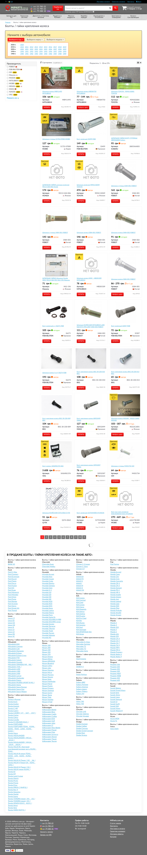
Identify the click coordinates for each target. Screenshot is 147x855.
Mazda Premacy (116, 652)
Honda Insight (115, 595)
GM (12, 72)
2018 (60, 47)
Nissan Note (46, 679)
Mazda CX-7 (115, 643)
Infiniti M (79, 586)
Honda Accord (115, 572)
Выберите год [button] (15, 40)
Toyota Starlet (13, 794)
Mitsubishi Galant (14, 660)
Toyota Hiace (13, 733)
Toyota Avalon (13, 704)
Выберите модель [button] (55, 40)
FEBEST (12, 67)
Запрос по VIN (45, 835)
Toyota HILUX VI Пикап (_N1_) (19, 767)
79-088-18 (39, 11)
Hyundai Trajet (47, 631)
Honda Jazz (114, 599)
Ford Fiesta (12, 581)
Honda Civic (115, 579)
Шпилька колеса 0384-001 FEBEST (89, 232)
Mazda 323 (114, 627)
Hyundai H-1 (47, 590)
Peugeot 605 (115, 680)
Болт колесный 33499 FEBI (86, 139)
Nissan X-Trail (47, 702)
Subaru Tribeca (81, 691)
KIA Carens (80, 598)
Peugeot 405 (115, 678)
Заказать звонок (46, 832)
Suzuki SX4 (114, 706)
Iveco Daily (114, 729)
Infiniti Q (79, 588)
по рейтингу (57, 62)
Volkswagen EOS (48, 719)
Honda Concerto (116, 581)
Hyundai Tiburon (48, 628)
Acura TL (113, 721)
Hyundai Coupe (48, 579)
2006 (50, 49)
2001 (27, 49)
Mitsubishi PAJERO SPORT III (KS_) (21, 683)
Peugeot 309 (115, 671)
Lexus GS (11, 623)
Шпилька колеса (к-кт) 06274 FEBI (54, 373)
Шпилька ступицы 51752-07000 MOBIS (56, 139)
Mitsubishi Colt (14, 649)
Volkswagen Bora (48, 712)
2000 (22, 49)
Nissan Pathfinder (49, 681)
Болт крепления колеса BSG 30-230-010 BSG (91, 372)
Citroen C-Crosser (83, 564)
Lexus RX (11, 634)
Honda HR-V (115, 592)
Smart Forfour (81, 674)
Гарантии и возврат (117, 831)
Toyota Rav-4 (13, 790)
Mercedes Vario (82, 651)
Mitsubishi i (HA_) (14, 667)
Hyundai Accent (48, 574)
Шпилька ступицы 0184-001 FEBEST (124, 186)
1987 (55, 54)
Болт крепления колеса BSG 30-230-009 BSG (56, 419)
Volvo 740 (80, 701)
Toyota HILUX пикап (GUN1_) (19, 769)
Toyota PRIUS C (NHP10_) (18, 787)
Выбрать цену (83, 107)
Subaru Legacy (81, 689)
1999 (64, 51)
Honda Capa (115, 574)
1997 (55, 51)
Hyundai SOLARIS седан (51, 622)
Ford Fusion (12, 586)
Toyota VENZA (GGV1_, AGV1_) (20, 803)
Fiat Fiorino (114, 564)
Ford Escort (12, 579)
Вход (139, 1)
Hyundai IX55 (47, 606)
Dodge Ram (80, 733)
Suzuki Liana (115, 697)
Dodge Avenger (82, 724)
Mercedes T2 (81, 649)
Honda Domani (116, 588)
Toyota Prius (12, 785)
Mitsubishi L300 (14, 671)
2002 (31, 49)
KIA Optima (80, 614)
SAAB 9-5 (80, 667)
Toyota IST (12, 774)
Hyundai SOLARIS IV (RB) (51, 619)
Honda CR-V (115, 583)
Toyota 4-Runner (14, 699)
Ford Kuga (12, 590)
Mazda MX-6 (115, 650)
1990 (22, 51)
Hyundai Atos (47, 577)
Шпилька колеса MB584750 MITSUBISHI (86, 92)
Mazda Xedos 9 (116, 657)
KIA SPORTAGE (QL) (84, 632)
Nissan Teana (47, 695)
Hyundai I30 (46, 597)
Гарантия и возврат (118, 1)
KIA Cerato (80, 605)
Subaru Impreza (82, 687)
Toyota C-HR (13, 708)
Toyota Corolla (13, 720)
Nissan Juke (46, 668)
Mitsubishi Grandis (15, 662)
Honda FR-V (115, 590)
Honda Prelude (116, 610)
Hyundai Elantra (48, 583)
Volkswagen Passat (49, 730)
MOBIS (14, 83)
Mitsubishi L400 (14, 673)
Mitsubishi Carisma (15, 646)
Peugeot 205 (115, 667)
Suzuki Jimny (115, 695)
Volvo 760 (80, 704)
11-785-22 (39, 7)
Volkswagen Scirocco (50, 734)
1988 (60, 54)
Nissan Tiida (46, 697)
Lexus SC (11, 636)
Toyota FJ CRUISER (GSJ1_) (18, 722)
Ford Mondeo (13, 595)
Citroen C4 (80, 569)
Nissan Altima (47, 659)
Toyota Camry (13, 711)
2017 (55, 47)
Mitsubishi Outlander (16, 678)
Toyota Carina (13, 715)
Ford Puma (12, 599)
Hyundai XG (46, 637)
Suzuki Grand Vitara (117, 690)
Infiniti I (79, 583)
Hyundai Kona (47, 608)
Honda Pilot (114, 608)
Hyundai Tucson (48, 633)
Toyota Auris (12, 702)
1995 (45, 51)
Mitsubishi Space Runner (17, 687)
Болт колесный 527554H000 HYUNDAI (90, 513)
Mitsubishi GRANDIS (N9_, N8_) (20, 664)
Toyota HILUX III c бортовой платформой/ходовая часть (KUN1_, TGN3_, (22, 749)
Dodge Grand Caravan (84, 731)
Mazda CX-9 (115, 645)
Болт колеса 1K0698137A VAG (52, 466)
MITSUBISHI (16, 81)
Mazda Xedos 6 (116, 654)
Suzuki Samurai (116, 699)
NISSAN (14, 86)
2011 (27, 47)
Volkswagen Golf (48, 721)
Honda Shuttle (115, 613)
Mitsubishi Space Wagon (17, 692)
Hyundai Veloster (48, 635)
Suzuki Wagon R (116, 711)
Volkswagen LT (47, 725)
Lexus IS (11, 627)
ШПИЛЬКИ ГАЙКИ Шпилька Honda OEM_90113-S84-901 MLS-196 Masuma (56, 279)
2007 (55, 49)
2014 (41, 47)
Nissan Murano (48, 675)
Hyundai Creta (47, 581)
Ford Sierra (12, 606)
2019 (64, 47)
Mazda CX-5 (115, 641)
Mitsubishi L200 (14, 669)
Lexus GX (11, 625)
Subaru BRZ (80, 682)
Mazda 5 (113, 630)
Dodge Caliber (81, 726)
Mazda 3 (113, 625)
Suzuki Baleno (115, 688)
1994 (41, 51)
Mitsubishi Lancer (14, 676)
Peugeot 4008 (115, 676)
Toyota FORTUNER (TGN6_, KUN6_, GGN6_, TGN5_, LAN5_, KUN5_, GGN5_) (21, 729)
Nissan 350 (46, 652)
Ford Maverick (13, 592)
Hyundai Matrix (48, 613)
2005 (45, 49)
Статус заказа (115, 823)
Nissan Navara (47, 677)
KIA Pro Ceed (81, 618)
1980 (22, 54)
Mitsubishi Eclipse (15, 653)
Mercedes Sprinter (83, 644)
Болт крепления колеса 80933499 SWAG (88, 419)
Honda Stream (115, 615)
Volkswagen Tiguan (49, 739)
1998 (60, 51)
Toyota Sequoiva (14, 792)
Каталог (113, 837)
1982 (31, 54)
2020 (22, 45)
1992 (31, 51)
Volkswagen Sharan (49, 737)
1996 (50, 51)
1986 (50, 54)
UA (11, 1)
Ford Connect (13, 574)
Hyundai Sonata (48, 624)
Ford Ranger (12, 601)
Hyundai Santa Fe (48, 617)
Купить (47, 107)
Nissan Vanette (47, 699)
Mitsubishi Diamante (16, 651)
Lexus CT (11, 618)
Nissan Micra (47, 672)
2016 (50, 47)
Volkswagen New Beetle (51, 728)
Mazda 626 (114, 634)
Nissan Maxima (48, 670)
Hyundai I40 (46, 599)
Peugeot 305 (115, 669)
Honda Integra (115, 597)
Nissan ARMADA (48, 661)
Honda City (114, 577)
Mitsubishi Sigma (14, 685)
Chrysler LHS (81, 712)
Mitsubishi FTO (14, 658)
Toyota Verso (13, 805)
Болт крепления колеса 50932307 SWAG (88, 466)
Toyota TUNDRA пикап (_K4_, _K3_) (21, 799)
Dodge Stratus (81, 735)
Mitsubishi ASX (13, 644)
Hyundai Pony (47, 615)
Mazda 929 (114, 636)
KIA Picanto (80, 616)
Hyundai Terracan (48, 626)
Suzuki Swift (115, 704)
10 (80, 537)
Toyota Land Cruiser (15, 776)
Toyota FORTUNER (15, 724)
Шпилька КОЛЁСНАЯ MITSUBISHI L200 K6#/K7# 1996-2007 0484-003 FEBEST (90, 326)
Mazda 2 (113, 623)
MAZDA (14, 78)
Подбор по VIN (58, 8)
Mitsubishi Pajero (14, 680)
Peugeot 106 (115, 664)
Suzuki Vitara (115, 708)
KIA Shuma (80, 623)
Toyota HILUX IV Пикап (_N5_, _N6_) (21, 760)
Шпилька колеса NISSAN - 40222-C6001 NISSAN (125, 419)
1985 (45, 54)
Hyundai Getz (47, 588)
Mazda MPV (115, 648)
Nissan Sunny (47, 693)
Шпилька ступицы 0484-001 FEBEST (55, 232)
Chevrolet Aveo (48, 564)
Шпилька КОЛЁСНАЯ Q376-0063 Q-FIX (56, 513)
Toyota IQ (11, 772)
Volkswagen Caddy (49, 714)
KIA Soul (79, 627)
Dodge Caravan (82, 728)
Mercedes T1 (81, 646)
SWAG (12, 89)
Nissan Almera (47, 657)
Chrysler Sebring (82, 714)
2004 (41, 49)
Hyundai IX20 (47, 601)
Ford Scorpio (13, 604)
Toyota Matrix (13, 778)
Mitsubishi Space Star (16, 689)
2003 (36, 49)
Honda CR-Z (115, 586)
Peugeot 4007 (115, 673)
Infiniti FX (80, 579)
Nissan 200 (46, 648)
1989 (64, 54)
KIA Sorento (80, 625)
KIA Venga (80, 634)
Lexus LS (11, 630)
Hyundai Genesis (48, 586)
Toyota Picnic (13, 781)
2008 (60, 49)
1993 (36, 51)
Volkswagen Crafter (49, 716)
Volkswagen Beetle (49, 710)
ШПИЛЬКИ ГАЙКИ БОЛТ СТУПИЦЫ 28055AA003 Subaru (124, 139)
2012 (31, 47)
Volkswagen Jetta (48, 723)
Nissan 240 (46, 650)
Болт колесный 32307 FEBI (120, 326)
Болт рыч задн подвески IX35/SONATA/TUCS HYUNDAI (122, 513)
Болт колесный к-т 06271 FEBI (53, 326)
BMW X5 (11, 564)
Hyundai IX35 (47, 604)
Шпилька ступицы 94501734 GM (122, 466)
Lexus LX (11, 632)
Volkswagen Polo (48, 732)
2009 (64, 49)
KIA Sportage (81, 630)
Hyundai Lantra (48, 610)
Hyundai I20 (46, 595)
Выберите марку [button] (34, 40)
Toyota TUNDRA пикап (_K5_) (19, 801)
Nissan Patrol (47, 684)
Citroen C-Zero (82, 566)
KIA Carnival (81, 600)
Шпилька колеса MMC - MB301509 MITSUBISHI (89, 279)
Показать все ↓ (13, 98)
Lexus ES (11, 621)
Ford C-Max (12, 572)
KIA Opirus (80, 611)
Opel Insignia (81, 659)
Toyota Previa (13, 783)
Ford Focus (12, 583)
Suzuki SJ (113, 702)
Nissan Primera (47, 688)
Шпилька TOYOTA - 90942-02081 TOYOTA (122, 92)
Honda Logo (114, 604)
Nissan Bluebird (48, 663)
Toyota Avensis (13, 706)
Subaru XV (80, 694)
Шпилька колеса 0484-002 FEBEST (123, 232)
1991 (27, 51)
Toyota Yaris (12, 808)
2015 (45, 47)
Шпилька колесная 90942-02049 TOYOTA (88, 186)
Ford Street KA (13, 608)
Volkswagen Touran (49, 741)
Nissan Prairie (47, 686)
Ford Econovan (13, 577)
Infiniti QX (80, 590)
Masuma (12, 75)
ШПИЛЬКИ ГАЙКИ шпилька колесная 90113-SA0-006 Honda (55, 186)
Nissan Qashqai (48, 690)
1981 (27, 54)
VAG (13, 95)
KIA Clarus (80, 607)
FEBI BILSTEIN (14, 69)
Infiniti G (79, 581)
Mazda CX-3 (115, 639)
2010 (22, 47)
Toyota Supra (13, 796)
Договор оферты (117, 834)
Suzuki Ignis (114, 693)
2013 (36, 47)
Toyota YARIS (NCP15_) (17, 810)
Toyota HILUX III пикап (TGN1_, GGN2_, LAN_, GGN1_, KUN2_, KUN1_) (20, 756)
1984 (41, 54)
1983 (36, 54)
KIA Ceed (79, 602)
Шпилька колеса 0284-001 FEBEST (123, 279)
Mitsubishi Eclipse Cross (17, 655)
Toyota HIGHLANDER (16, 735)
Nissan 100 (46, 645)
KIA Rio (79, 621)
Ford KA (11, 588)
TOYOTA (14, 92)
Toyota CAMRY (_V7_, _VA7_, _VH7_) (22, 713)
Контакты (130, 1)
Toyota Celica (13, 717)
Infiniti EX (80, 577)
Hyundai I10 (46, 592)
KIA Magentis (81, 609)
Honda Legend (115, 601)
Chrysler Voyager (82, 716)
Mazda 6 (113, 632)
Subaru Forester (82, 685)
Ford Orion (12, 597)
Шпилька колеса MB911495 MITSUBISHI (52, 92)
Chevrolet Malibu (48, 566)
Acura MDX (114, 719)
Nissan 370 (46, 654)
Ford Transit (12, 610)
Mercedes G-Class (83, 642)
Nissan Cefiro (47, 666)
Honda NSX (114, 606)
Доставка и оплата (103, 1)
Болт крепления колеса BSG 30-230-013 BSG (125, 372)
